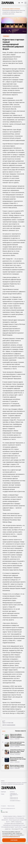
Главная (2, 794)
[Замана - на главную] (7, 2)
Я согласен (14, 840)
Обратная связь (11, 805)
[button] (25, 2)
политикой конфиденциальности (11, 836)
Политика (6, 36)
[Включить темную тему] (15, 2)
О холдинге (3, 805)
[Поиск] (12, 2)
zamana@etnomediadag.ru (15, 800)
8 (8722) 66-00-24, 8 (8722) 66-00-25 (14, 798)
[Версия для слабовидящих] (19, 2)
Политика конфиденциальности (8, 808)
